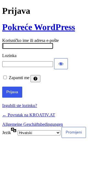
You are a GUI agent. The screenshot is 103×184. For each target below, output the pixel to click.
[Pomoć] (35, 78)
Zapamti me (19, 77)
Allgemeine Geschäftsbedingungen (32, 124)
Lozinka (9, 55)
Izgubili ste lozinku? (19, 105)
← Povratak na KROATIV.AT (28, 115)
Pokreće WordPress (38, 27)
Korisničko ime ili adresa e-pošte (30, 40)
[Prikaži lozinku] (61, 63)
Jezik (6, 132)
